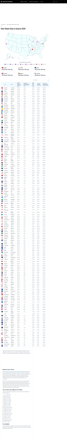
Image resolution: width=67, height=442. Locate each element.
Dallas (5, 205)
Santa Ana (6, 259)
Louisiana (12, 106)
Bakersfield (6, 236)
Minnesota (12, 214)
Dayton (5, 103)
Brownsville (6, 280)
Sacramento (6, 172)
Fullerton (5, 282)
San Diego (6, 296)
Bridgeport (6, 299)
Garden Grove (6, 337)
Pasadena (6, 235)
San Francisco (6, 219)
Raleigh (5, 261)
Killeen (5, 250)
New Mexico (13, 108)
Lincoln (5, 315)
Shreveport (6, 106)
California (12, 89)
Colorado (12, 129)
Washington (13, 120)
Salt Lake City (6, 147)
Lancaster (6, 152)
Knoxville (5, 175)
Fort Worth (6, 279)
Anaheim (5, 223)
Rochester (6, 231)
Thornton (5, 340)
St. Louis (5, 101)
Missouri (12, 98)
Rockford (5, 118)
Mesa (5, 268)
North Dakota (13, 257)
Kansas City (6, 98)
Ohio (11, 96)
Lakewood (6, 164)
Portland (5, 181)
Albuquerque (6, 108)
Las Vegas (6, 289)
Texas (12, 113)
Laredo (5, 307)
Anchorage (6, 127)
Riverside (5, 228)
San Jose (5, 216)
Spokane (5, 199)
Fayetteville (6, 203)
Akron (5, 158)
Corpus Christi (6, 149)
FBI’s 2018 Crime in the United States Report (11, 371)
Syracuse (5, 170)
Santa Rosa (6, 317)
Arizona (12, 162)
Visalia (5, 284)
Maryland (12, 94)
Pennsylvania (13, 141)
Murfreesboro (6, 294)
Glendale (5, 263)
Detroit (38, 67)
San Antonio (6, 226)
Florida (12, 209)
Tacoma (5, 120)
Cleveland (38, 73)
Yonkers (5, 324)
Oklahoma (12, 132)
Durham (5, 212)
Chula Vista (6, 304)
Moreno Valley (6, 344)
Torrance (5, 325)
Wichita (5, 243)
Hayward (5, 270)
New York (12, 170)
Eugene (5, 322)
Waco (5, 292)
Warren (5, 240)
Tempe (5, 272)
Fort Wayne (6, 327)
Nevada (12, 248)
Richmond (6, 320)
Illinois (12, 118)
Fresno (5, 180)
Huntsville (6, 265)
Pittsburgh (6, 291)
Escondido (6, 287)
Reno (5, 248)
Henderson (6, 345)
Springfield (6, 110)
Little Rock (5, 73)
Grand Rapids (6, 139)
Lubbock (5, 156)
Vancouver (6, 233)
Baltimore (21, 73)
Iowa (11, 191)
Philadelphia (6, 141)
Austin (5, 275)
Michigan (12, 91)
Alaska (12, 127)
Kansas (12, 122)
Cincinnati (6, 151)
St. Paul (5, 214)
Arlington (5, 267)
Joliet (5, 313)
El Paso (5, 333)
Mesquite (5, 255)
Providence (6, 335)
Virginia (12, 177)
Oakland (21, 67)
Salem (5, 247)
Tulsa (5, 132)
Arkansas (12, 93)
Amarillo (5, 193)
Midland (5, 309)
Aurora (5, 130)
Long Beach (6, 194)
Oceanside (6, 277)
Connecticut (13, 245)
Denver (5, 129)
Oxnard (5, 221)
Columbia (5, 168)
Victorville (6, 125)
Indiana (12, 327)
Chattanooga (6, 154)
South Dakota (13, 252)
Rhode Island (13, 335)
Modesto (5, 207)
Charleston (6, 311)
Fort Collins (6, 342)
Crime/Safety (3, 24)
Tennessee (12, 87)
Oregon (12, 181)
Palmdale (5, 238)
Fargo (5, 257)
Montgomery (6, 224)
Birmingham (6, 105)
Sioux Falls (6, 252)
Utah (11, 147)
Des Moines (6, 191)
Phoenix (5, 162)
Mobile (5, 173)
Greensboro (6, 137)
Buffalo (5, 189)
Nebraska (12, 315)
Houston (5, 113)
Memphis (5, 67)
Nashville (5, 117)
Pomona (5, 183)
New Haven (6, 245)
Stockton (5, 115)
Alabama (12, 105)
